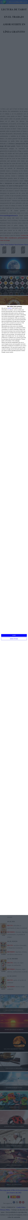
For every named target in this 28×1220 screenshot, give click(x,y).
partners (10, 308)
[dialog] (14, 610)
